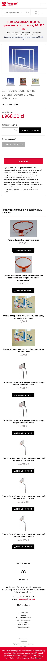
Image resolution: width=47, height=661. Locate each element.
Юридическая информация (23, 644)
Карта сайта (23, 639)
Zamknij (38, 658)
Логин (23, 615)
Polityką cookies (18, 653)
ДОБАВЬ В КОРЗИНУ (30, 130)
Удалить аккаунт (23, 627)
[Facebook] (23, 572)
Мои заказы (23, 622)
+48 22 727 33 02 (23, 597)
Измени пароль (23, 625)
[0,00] (35, 12)
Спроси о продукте (13, 144)
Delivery (23, 641)
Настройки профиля (23, 617)
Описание (23, 161)
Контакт (23, 646)
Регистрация (23, 613)
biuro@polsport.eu (27, 599)
